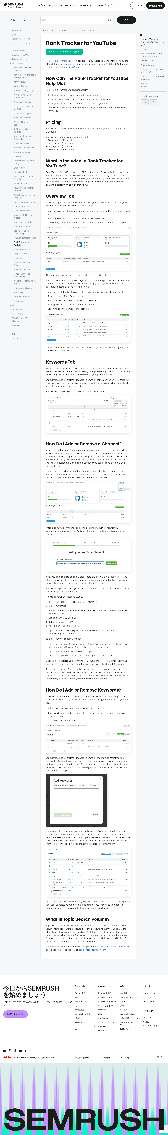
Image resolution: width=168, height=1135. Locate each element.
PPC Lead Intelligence (24, 288)
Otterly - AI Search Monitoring (22, 232)
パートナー (124, 1010)
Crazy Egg (18, 301)
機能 (77, 997)
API (13, 330)
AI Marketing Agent (22, 113)
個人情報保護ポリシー (84, 1058)
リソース (84, 5)
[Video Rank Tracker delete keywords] (88, 896)
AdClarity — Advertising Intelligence (25, 76)
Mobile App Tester (22, 227)
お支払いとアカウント (21, 55)
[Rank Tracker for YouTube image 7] (76, 826)
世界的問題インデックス (130, 1018)
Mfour (100, 1014)
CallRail (17, 156)
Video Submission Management (22, 275)
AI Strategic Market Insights (23, 130)
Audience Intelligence (24, 148)
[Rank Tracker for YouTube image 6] (88, 752)
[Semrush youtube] (20, 1050)
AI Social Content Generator (22, 123)
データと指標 (17, 314)
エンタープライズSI (106, 1006)
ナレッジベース (20, 20)
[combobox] (73, 20)
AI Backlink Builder (22, 102)
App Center (17, 63)
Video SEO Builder (22, 269)
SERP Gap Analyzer (22, 249)
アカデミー (147, 997)
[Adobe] (7, 1057)
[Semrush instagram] (9, 1050)
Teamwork (17, 310)
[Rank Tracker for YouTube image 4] (88, 522)
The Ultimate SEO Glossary (20, 319)
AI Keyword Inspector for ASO (23, 107)
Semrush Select (127, 1014)
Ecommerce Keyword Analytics (24, 162)
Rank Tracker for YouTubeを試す (64, 51)
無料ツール (102, 1026)
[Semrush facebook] (25, 1050)
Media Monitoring (22, 211)
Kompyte (16, 325)
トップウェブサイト (106, 1022)
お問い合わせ (17, 338)
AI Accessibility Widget (24, 91)
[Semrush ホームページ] (13, 5)
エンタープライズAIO (107, 1001)
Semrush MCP (104, 993)
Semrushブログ (149, 1018)
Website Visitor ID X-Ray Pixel (25, 282)
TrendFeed (19, 258)
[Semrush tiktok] (15, 1050)
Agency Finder (20, 86)
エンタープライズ (103, 5)
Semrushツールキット (22, 59)
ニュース (123, 1001)
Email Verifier (20, 168)
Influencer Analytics (23, 184)
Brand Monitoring (22, 152)
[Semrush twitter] (30, 1050)
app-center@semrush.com (92, 950)
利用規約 (106, 1058)
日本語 (159, 1057)
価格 (51, 5)
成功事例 (78, 1018)
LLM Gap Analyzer (22, 206)
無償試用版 (79, 1010)
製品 (40, 5)
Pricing (144, 49)
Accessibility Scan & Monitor (23, 69)
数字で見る (79, 1022)
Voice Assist (19, 292)
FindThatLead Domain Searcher (24, 177)
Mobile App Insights (23, 222)
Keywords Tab (147, 65)
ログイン (138, 5)
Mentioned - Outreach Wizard (24, 216)
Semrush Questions (129, 997)
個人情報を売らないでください (130, 1023)
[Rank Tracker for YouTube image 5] (88, 571)
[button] (154, 102)
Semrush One (18, 50)
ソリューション (66, 5)
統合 (14, 305)
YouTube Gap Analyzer (24, 297)
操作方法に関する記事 (21, 39)
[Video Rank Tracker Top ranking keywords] (88, 342)
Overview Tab (147, 61)
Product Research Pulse (25, 238)
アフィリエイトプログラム (85, 1027)
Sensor (101, 1031)
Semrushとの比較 (83, 1014)
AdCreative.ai (20, 82)
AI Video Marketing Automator (22, 137)
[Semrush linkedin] (4, 1050)
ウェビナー (147, 1022)
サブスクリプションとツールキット (24, 44)
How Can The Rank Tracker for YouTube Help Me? (152, 42)
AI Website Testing (22, 143)
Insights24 (102, 1010)
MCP (14, 334)
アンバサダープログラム (152, 1026)
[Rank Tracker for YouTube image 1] (88, 270)
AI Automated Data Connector (22, 96)
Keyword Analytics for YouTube (24, 189)
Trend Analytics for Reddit (22, 263)
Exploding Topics (21, 172)
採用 (122, 1006)
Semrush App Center (69, 67)
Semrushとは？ (19, 30)
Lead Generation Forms (24, 202)
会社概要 (123, 993)
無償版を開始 (155, 5)
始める (15, 35)
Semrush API (148, 1001)
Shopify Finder (20, 254)
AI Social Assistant (22, 118)
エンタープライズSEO (107, 997)
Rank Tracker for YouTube (21, 243)
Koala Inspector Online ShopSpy (24, 196)
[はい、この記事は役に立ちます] (145, 102)
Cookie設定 (124, 1058)
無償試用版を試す (15, 1014)
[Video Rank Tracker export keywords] (88, 432)
